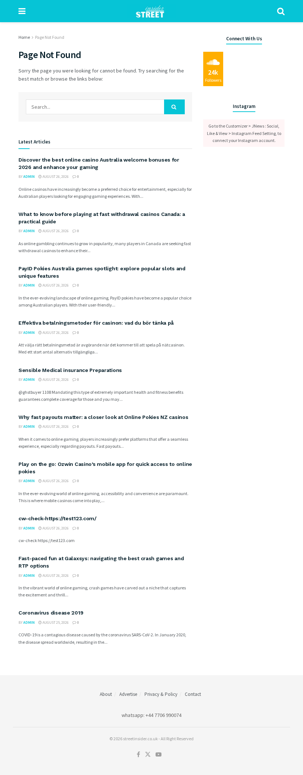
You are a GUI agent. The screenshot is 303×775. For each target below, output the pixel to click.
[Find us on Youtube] (158, 754)
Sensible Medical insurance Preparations (70, 370)
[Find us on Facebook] (138, 754)
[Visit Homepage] (151, 11)
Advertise (128, 694)
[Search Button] (281, 11)
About (106, 694)
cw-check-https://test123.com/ (57, 518)
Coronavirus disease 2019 (50, 613)
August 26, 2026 (55, 176)
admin (29, 176)
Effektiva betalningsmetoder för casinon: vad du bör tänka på (96, 323)
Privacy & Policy (160, 694)
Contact (193, 694)
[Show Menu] (21, 11)
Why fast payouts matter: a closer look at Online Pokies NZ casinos (103, 417)
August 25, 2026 (55, 622)
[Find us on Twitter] (148, 754)
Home (24, 37)
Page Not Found (49, 37)
